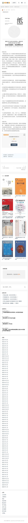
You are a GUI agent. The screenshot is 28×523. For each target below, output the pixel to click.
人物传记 (4, 496)
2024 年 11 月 (5, 382)
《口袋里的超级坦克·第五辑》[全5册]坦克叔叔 (12, 312)
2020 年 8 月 (5, 484)
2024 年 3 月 (5, 399)
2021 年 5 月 (5, 468)
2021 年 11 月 (5, 456)
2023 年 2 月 (5, 425)
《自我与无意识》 (6, 168)
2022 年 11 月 (5, 431)
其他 (3, 498)
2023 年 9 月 (5, 411)
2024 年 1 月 (5, 403)
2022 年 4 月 (5, 446)
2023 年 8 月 (5, 413)
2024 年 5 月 (5, 394)
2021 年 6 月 (5, 466)
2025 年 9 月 (5, 362)
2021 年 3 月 (5, 472)
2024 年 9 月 (5, 386)
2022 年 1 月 (5, 452)
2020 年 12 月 (5, 478)
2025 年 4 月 (5, 372)
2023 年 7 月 (5, 415)
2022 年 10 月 (5, 433)
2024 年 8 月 (5, 388)
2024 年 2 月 (5, 401)
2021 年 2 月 (5, 474)
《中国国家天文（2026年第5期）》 (10, 299)
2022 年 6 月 (5, 441)
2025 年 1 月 (5, 378)
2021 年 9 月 (5, 460)
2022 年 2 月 (5, 450)
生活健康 (4, 509)
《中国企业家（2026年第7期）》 (9, 295)
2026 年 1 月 (5, 354)
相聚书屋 (7, 6)
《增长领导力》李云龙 (7, 323)
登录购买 (14, 144)
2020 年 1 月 (5, 486)
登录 (19, 274)
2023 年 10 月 (5, 409)
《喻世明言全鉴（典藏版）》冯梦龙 (10, 303)
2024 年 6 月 (5, 392)
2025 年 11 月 (5, 358)
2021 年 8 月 (5, 462)
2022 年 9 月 (5, 435)
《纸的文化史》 (10, 156)
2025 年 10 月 (5, 360)
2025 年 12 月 (5, 356)
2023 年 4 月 (5, 421)
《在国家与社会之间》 (6, 195)
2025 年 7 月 (5, 366)
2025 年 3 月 (5, 374)
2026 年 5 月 (5, 345)
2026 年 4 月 (5, 347)
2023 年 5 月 (5, 419)
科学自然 (4, 511)
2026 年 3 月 (5, 350)
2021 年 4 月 (5, 470)
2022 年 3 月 (5, 448)
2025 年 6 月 (5, 368)
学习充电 (4, 504)
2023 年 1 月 (5, 427)
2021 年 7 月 (5, 464)
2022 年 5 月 (5, 444)
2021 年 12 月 (5, 454)
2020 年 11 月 (5, 480)
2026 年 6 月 (5, 343)
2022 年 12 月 (5, 429)
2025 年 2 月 (5, 376)
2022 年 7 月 (5, 439)
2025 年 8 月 (5, 364)
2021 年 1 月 (5, 476)
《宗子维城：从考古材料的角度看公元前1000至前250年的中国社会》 (13, 330)
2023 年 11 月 (5, 407)
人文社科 (11, 6)
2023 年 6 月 (5, 417)
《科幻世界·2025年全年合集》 (9, 318)
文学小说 (4, 507)
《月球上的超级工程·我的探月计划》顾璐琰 (12, 301)
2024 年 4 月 (5, 397)
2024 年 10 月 (5, 384)
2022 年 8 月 (5, 437)
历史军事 (4, 500)
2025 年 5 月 (5, 370)
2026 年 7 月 (5, 341)
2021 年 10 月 (5, 458)
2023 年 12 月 (5, 405)
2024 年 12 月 (5, 380)
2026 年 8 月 (5, 339)
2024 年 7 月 (5, 390)
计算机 (3, 513)
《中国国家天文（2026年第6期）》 (10, 297)
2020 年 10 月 (5, 482)
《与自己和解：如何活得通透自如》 (20, 169)
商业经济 (4, 502)
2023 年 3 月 (5, 423)
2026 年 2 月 (5, 352)
